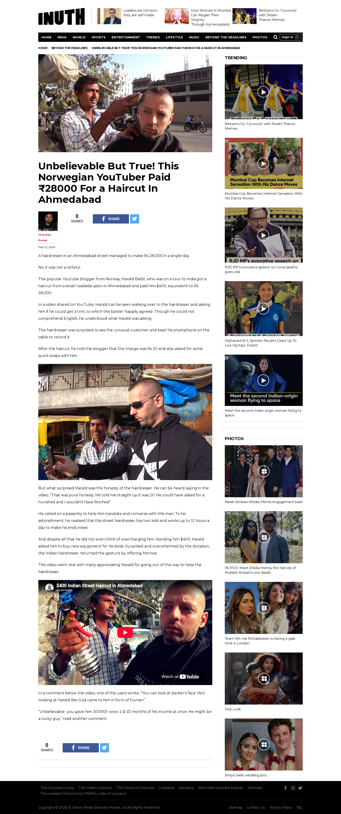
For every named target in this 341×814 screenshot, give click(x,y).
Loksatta (166, 787)
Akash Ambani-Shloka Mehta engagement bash (264, 502)
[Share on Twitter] (134, 219)
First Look (233, 709)
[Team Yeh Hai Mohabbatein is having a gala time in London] (264, 608)
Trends (153, 37)
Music (194, 37)
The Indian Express (95, 787)
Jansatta (186, 787)
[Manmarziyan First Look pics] (264, 679)
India (62, 37)
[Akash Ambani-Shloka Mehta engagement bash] (264, 471)
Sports (99, 37)
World (79, 37)
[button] (290, 37)
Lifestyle (174, 37)
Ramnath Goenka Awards (220, 787)
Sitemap (255, 787)
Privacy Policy (280, 807)
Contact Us (256, 807)
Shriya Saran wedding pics (246, 775)
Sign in (287, 37)
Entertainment (126, 37)
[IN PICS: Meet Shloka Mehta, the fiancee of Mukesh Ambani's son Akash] (264, 537)
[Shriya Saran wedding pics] (264, 744)
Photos (260, 37)
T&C (299, 807)
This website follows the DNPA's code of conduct (83, 793)
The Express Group (57, 787)
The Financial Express (135, 787)
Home (46, 37)
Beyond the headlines (226, 37)
